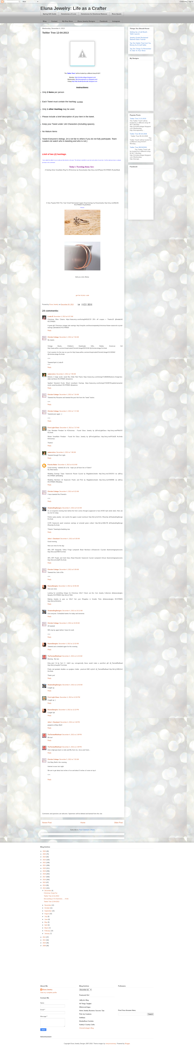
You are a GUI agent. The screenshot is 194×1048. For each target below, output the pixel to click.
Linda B (50, 316)
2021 (44, 865)
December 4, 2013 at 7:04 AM (69, 337)
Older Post (118, 823)
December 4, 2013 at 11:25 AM (72, 656)
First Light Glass (53, 427)
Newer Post (47, 823)
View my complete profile (48, 992)
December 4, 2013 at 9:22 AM (72, 508)
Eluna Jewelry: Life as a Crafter (73, 8)
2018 (44, 874)
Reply (49, 330)
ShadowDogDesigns (55, 508)
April (46, 925)
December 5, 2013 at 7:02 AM (69, 759)
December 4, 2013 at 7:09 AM (66, 374)
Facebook (103, 21)
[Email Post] (78, 304)
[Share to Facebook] (89, 304)
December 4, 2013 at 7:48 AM (66, 452)
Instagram (116, 21)
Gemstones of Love (68, 14)
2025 (44, 854)
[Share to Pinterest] (91, 304)
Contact (54, 21)
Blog (44, 21)
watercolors (52, 374)
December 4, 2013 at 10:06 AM (69, 586)
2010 (44, 943)
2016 (44, 879)
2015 (44, 882)
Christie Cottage (53, 337)
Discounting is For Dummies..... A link (56, 899)
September (48, 911)
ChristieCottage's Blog (86, 1028)
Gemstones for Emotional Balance (94, 14)
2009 (44, 945)
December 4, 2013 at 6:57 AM (63, 316)
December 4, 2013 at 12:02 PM (70, 697)
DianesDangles (53, 586)
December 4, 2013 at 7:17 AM (69, 411)
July (46, 916)
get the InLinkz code (82, 295)
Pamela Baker (52, 464)
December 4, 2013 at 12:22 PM (69, 710)
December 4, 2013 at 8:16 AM (67, 464)
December (48, 890)
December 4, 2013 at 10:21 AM (72, 610)
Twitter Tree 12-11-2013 (51, 896)
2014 (44, 885)
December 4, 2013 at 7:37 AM (69, 427)
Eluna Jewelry (47, 989)
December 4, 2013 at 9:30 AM (70, 538)
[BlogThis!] (85, 304)
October (47, 908)
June (46, 919)
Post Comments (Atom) (87, 830)
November (48, 905)
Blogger (127, 1043)
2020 (44, 868)
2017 (44, 877)
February (47, 931)
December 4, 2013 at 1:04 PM (70, 722)
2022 (44, 862)
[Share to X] (87, 304)
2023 (44, 860)
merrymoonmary (111, 1043)
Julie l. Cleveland (54, 538)
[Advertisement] (97, 966)
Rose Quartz (116, 14)
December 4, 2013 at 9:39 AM (69, 569)
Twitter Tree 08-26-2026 (138, 134)
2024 (44, 857)
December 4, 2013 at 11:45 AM (72, 685)
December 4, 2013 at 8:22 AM (69, 491)
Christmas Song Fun (50, 893)
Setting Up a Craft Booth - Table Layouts (139, 33)
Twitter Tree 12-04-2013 (51, 901)
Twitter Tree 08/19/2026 (138, 147)
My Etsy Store (67, 21)
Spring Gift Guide (49, 14)
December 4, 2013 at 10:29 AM (69, 623)
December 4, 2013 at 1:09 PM (72, 734)
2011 (44, 940)
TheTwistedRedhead (55, 656)
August (47, 914)
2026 (44, 851)
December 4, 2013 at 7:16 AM (69, 394)
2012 (44, 937)
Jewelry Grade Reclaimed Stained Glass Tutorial (139, 38)
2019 (44, 871)
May (46, 922)
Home (82, 823)
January (47, 933)
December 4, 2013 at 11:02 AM (69, 643)
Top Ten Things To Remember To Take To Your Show (140, 49)
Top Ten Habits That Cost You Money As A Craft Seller (140, 44)
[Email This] (83, 304)
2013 (44, 888)
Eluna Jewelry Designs (86, 21)
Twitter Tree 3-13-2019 (138, 118)
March (46, 928)
